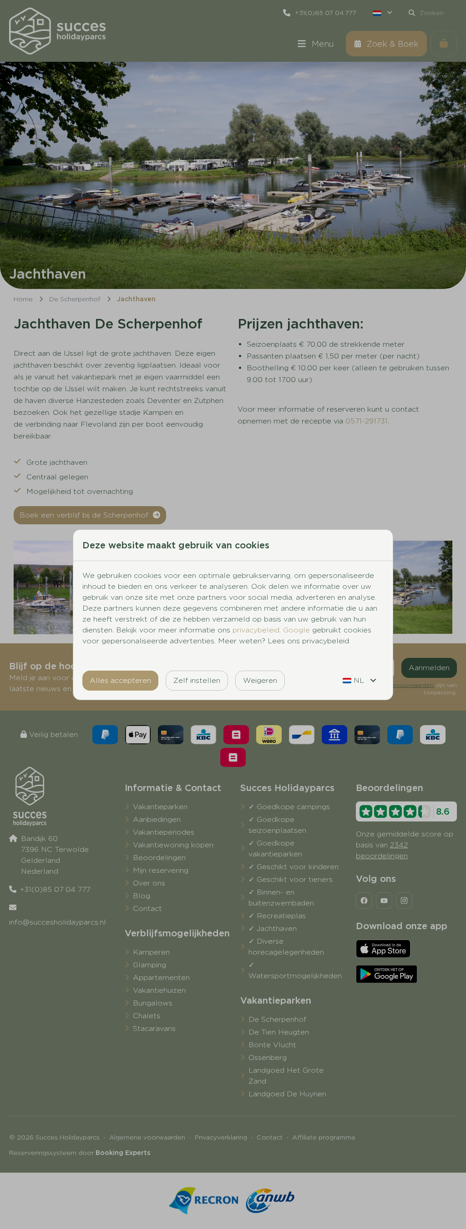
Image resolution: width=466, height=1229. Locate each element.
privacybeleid (256, 630)
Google (296, 630)
